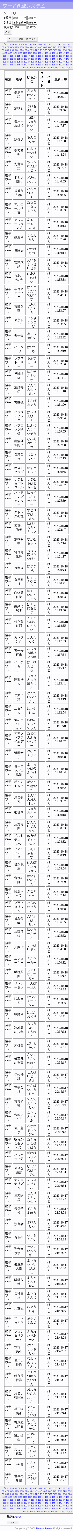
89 (11, 53)
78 (54, 50)
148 (67, 59)
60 (8, 50)
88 (9, 53)
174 (18, 65)
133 (14, 59)
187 (63, 65)
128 (67, 56)
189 (70, 65)
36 (18, 47)
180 (39, 65)
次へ (70, 68)
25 (61, 44)
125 (56, 56)
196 (45, 68)
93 (21, 53)
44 (39, 47)
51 (56, 47)
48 (49, 47)
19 (46, 44)
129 (70, 56)
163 (49, 62)
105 (56, 53)
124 (53, 56)
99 (36, 53)
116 (25, 56)
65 (21, 50)
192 (31, 68)
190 (24, 68)
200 (59, 68)
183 (49, 65)
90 (14, 53)
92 (19, 53)
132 (11, 59)
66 (23, 50)
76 (49, 50)
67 (26, 50)
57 (71, 47)
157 (28, 62)
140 (39, 59)
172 (11, 65)
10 (23, 44)
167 (63, 62)
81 (61, 50)
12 (28, 44)
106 (60, 53)
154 (18, 62)
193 (34, 68)
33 (11, 47)
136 (25, 59)
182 (46, 65)
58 (3, 50)
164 (53, 62)
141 (42, 59)
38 (23, 47)
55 (66, 47)
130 (4, 59)
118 (32, 56)
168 (67, 62)
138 (32, 59)
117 (28, 56)
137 (28, 59)
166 (60, 62)
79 (56, 50)
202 (66, 68)
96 (29, 53)
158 (32, 62)
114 (18, 56)
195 (41, 68)
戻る (13, 1522)
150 (4, 62)
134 (18, 59)
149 (70, 59)
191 (27, 68)
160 (39, 62)
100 (39, 53)
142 (46, 59)
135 (21, 59)
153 (14, 62)
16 (39, 44)
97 (31, 53)
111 (7, 56)
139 (35, 59)
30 (3, 47)
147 (63, 59)
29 (71, 44)
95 (26, 53)
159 (35, 62)
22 (54, 44)
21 (51, 44)
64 (18, 50)
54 (64, 47)
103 (49, 53)
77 (51, 50)
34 (13, 47)
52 (59, 47)
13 (31, 44)
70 (33, 50)
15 (36, 44)
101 (42, 53)
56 (69, 47)
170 (4, 65)
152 (11, 62)
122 (46, 56)
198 (52, 68)
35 (16, 47)
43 (36, 47)
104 (53, 53)
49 (51, 47)
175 (21, 65)
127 (63, 56)
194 (38, 68)
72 (39, 50)
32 (8, 47)
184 (53, 65)
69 (31, 50)
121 (42, 56)
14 (33, 44)
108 (67, 53)
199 (56, 68)
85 (71, 50)
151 (7, 62)
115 (21, 56)
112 (11, 56)
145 (56, 59)
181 (42, 65)
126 (60, 56)
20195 (18, 1516)
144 (53, 59)
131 (7, 59)
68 (28, 50)
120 (39, 56)
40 (28, 47)
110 (4, 56)
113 (14, 56)
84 (69, 50)
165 (56, 62)
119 (35, 56)
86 (3, 53)
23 (56, 44)
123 (49, 56)
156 (25, 62)
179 (35, 65)
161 (42, 62)
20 (49, 44)
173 (14, 65)
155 (21, 62)
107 (63, 53)
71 (36, 50)
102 (46, 53)
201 (63, 68)
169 (70, 62)
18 (44, 44)
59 (6, 50)
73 (41, 50)
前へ (6, 44)
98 (34, 53)
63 (16, 50)
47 (46, 47)
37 (21, 47)
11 (26, 44)
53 (61, 47)
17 (41, 44)
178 (32, 65)
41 (31, 47)
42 (33, 47)
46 (44, 47)
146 (60, 59)
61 (11, 50)
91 (16, 53)
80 (59, 50)
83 (66, 50)
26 (64, 44)
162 (46, 62)
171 (7, 65)
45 (41, 47)
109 (70, 53)
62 (13, 50)
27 (66, 44)
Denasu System (44, 1528)
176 (25, 65)
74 (44, 50)
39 (26, 47)
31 (6, 47)
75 (46, 50)
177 (28, 65)
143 (49, 59)
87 (6, 53)
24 (59, 44)
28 (69, 44)
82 (64, 50)
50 (54, 47)
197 (48, 68)
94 (24, 53)
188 (67, 65)
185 (56, 65)
